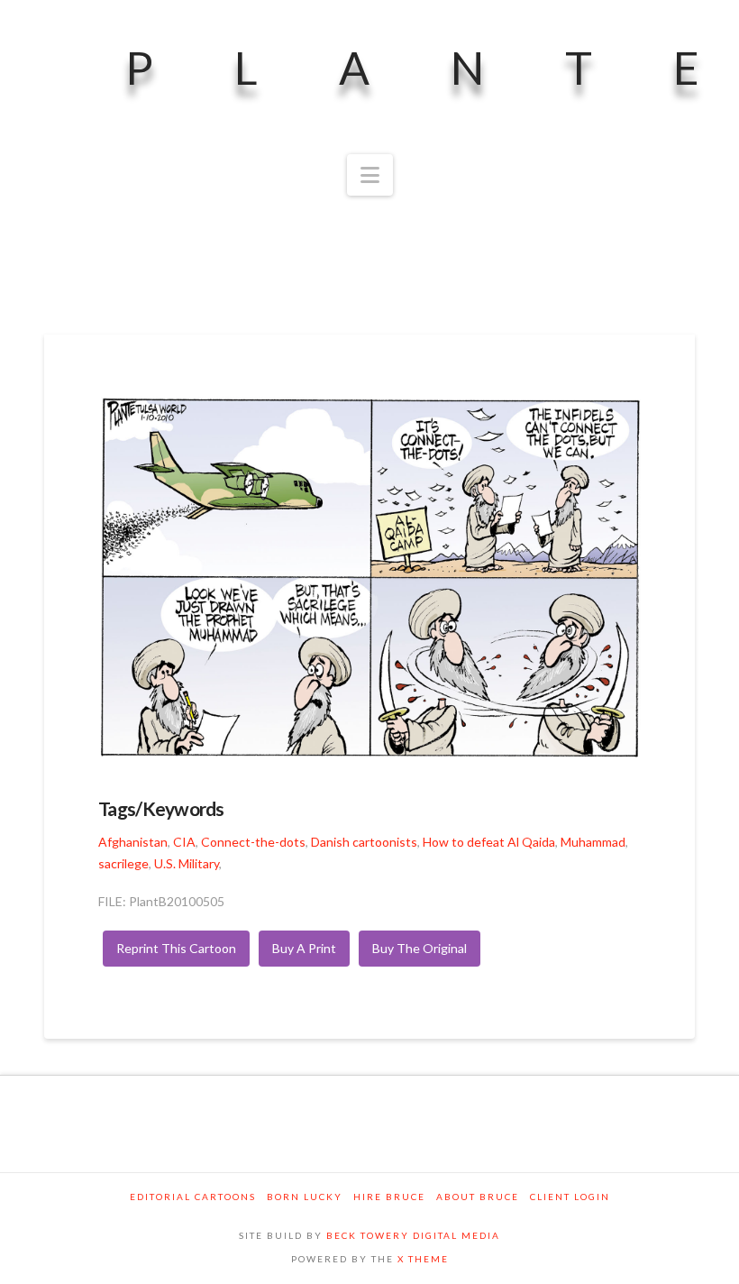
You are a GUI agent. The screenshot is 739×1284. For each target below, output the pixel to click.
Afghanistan (133, 841)
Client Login (570, 1196)
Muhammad (593, 841)
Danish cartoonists (364, 841)
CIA (184, 841)
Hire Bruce (389, 1196)
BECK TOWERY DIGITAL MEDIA (413, 1235)
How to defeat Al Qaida (489, 841)
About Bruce (477, 1196)
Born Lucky (304, 1196)
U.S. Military (186, 863)
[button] (370, 175)
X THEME (423, 1258)
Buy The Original (419, 948)
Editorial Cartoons (193, 1196)
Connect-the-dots (253, 841)
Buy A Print (304, 948)
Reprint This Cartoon (176, 948)
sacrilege (123, 863)
